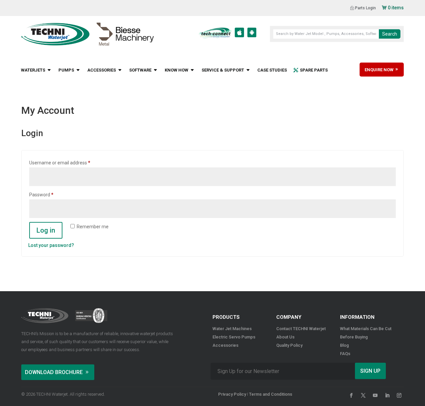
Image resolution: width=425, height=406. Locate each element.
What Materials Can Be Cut (365, 328)
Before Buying (354, 336)
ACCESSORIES (101, 70)
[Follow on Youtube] (375, 395)
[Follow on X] (363, 395)
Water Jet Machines (232, 328)
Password (50, 194)
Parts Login (365, 8)
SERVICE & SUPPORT (223, 70)
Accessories (225, 345)
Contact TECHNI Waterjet (301, 328)
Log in (46, 230)
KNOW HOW (176, 70)
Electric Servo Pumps (233, 336)
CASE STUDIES (272, 70)
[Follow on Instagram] (399, 395)
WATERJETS (33, 70)
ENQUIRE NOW (379, 69)
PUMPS (66, 70)
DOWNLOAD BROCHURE (54, 372)
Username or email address (69, 162)
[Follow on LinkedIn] (387, 395)
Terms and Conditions (270, 394)
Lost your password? (51, 245)
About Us (285, 336)
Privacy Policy (232, 394)
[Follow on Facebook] (351, 395)
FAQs (345, 353)
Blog (344, 345)
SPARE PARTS (314, 70)
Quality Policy (289, 345)
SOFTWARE (140, 70)
